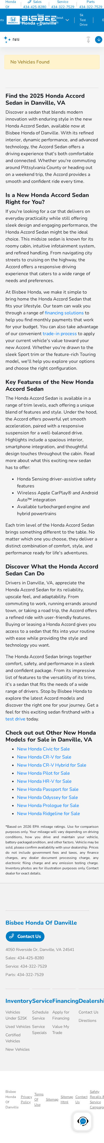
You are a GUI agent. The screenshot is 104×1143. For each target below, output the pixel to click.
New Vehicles (17, 1049)
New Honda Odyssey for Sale (47, 797)
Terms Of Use (39, 1099)
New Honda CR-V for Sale (44, 757)
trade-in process (60, 334)
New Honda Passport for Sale (48, 789)
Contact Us (28, 936)
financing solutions (64, 313)
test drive (15, 719)
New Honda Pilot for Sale (43, 773)
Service (42, 1001)
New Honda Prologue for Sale (48, 805)
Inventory (18, 1001)
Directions (87, 1020)
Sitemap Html (67, 1099)
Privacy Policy (26, 1099)
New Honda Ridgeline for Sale (48, 813)
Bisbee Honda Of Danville (11, 1099)
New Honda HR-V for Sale (44, 781)
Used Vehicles (18, 1026)
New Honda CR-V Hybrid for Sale (51, 765)
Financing (65, 1001)
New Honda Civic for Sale (43, 749)
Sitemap (52, 1099)
